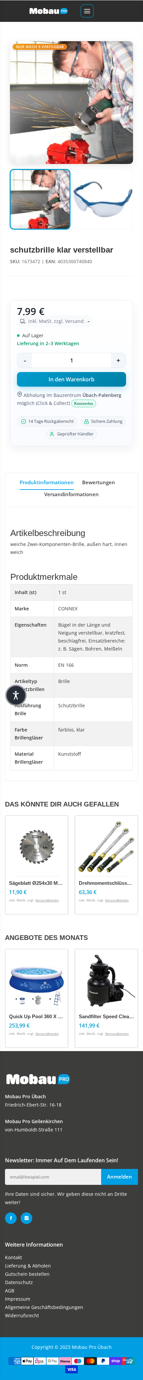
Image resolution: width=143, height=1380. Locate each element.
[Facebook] (11, 1218)
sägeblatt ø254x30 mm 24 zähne (46, 883)
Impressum (17, 1299)
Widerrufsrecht (22, 1315)
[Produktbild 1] (40, 199)
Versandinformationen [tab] (71, 494)
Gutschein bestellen (27, 1274)
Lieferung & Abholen (28, 1266)
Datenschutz (19, 1282)
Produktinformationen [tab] (47, 482)
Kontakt (13, 1257)
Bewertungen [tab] (98, 482)
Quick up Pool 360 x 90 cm (40, 1016)
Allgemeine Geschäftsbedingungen (44, 1307)
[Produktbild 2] (103, 199)
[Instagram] (26, 1218)
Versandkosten (47, 900)
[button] (16, 695)
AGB (9, 1290)
